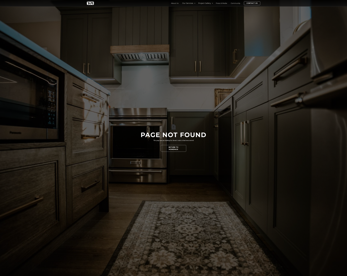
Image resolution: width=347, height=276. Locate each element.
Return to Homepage (173, 148)
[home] (90, 3)
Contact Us (252, 3)
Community (235, 3)
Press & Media (221, 3)
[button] (188, 3)
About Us (175, 3)
